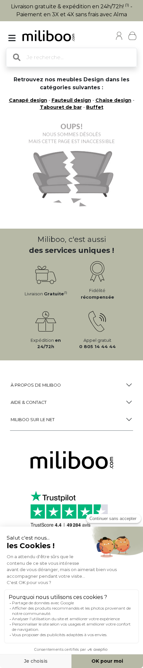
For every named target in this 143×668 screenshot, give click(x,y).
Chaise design (113, 100)
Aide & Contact (29, 402)
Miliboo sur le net (33, 419)
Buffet (94, 107)
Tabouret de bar (61, 107)
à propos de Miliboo (36, 385)
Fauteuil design (71, 100)
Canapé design (28, 100)
